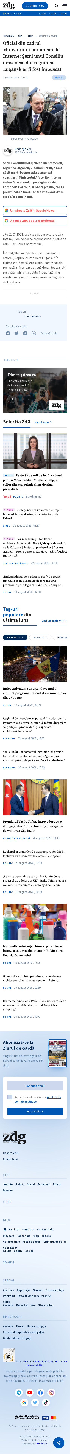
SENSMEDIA (41, 1443)
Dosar (20, 1326)
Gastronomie (11, 1241)
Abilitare (8, 1290)
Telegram (19, 1393)
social (29, 1251)
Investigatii (12, 1316)
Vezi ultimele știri (53, 620)
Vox (33, 1305)
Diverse (8, 1190)
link (11, 399)
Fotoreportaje (54, 1290)
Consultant (10, 1247)
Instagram (51, 1393)
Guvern (15, 637)
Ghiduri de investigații (17, 1338)
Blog (7, 1220)
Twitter (35, 1402)
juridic (7, 1251)
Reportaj (22, 1305)
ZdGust (9, 1262)
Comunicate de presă (16, 838)
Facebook (40, 1393)
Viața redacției (42, 1236)
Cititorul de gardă (55, 1241)
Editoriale (24, 1236)
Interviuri (9, 1296)
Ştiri (20, 35)
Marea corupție (36, 1326)
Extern (30, 35)
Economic (9, 738)
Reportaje (23, 1290)
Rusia (40, 637)
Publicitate (10, 1159)
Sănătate (28, 1229)
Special (9, 1280)
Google (24, 1402)
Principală (8, 35)
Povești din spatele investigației (23, 1332)
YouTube (30, 1393)
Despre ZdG (10, 1153)
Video (6, 526)
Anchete (8, 1305)
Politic (18, 497)
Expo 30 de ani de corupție (34, 1296)
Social (7, 592)
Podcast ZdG (45, 1229)
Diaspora (9, 1236)
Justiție (8, 1184)
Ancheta (8, 1326)
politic (18, 1251)
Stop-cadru (45, 1305)
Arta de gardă (32, 1241)
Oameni (37, 1290)
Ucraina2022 (32, 316)
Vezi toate (42, 422)
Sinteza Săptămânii (15, 563)
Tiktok (46, 1402)
